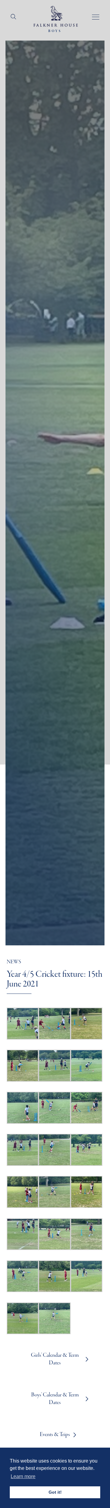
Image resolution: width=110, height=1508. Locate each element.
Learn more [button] (23, 1476)
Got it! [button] (55, 1492)
